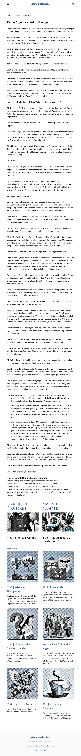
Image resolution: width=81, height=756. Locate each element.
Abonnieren (50, 746)
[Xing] (42, 750)
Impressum (30, 746)
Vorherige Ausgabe (21, 506)
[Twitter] (39, 750)
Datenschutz (40, 746)
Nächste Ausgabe (50, 506)
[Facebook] (36, 750)
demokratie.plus (40, 4)
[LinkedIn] (45, 750)
